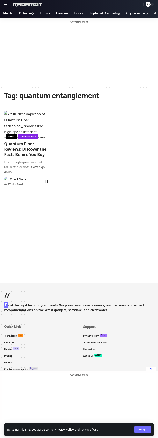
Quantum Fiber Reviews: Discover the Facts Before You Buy (25, 149)
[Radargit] (28, 4)
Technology (28, 136)
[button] (142, 429)
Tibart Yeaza (18, 179)
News (11, 136)
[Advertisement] (79, 54)
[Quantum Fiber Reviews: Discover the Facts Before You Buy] (26, 124)
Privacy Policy (64, 429)
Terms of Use (89, 429)
